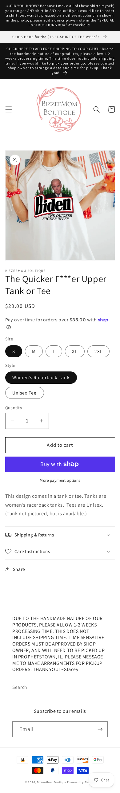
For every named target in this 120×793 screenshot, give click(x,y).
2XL (98, 351)
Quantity (13, 407)
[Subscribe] (100, 729)
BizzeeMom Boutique (52, 782)
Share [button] (19, 569)
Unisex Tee (24, 393)
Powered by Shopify (81, 782)
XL (74, 351)
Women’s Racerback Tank (41, 377)
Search (19, 687)
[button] (8, 109)
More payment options (60, 480)
